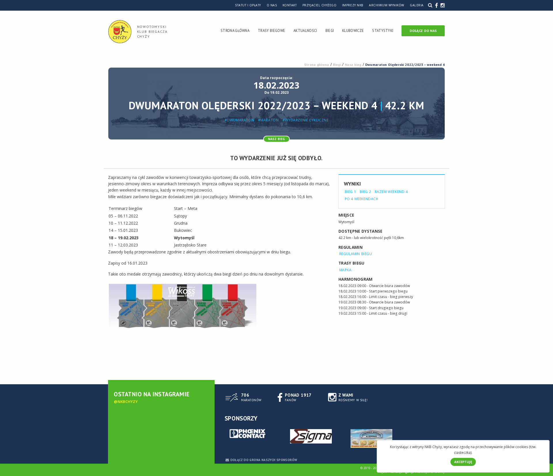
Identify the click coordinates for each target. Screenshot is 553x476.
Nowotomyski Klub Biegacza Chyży (152, 31)
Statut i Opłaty (248, 5)
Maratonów (251, 397)
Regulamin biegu (355, 253)
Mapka (345, 269)
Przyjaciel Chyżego (319, 5)
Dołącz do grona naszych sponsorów (263, 460)
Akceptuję (463, 462)
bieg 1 (350, 191)
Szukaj (430, 5)
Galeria (417, 5)
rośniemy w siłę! (353, 397)
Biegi (329, 30)
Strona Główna (235, 30)
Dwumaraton (240, 120)
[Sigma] (311, 436)
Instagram (442, 5)
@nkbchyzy (126, 401)
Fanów (298, 397)
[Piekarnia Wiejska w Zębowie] (371, 438)
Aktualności (305, 30)
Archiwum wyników (386, 5)
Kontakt (290, 5)
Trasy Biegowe (271, 30)
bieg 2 (365, 191)
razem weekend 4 (391, 191)
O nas (272, 5)
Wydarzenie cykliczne (306, 120)
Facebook (436, 5)
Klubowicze (353, 30)
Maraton (269, 120)
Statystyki (382, 30)
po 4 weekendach (361, 198)
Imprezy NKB (352, 5)
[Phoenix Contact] (250, 434)
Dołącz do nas (423, 30)
